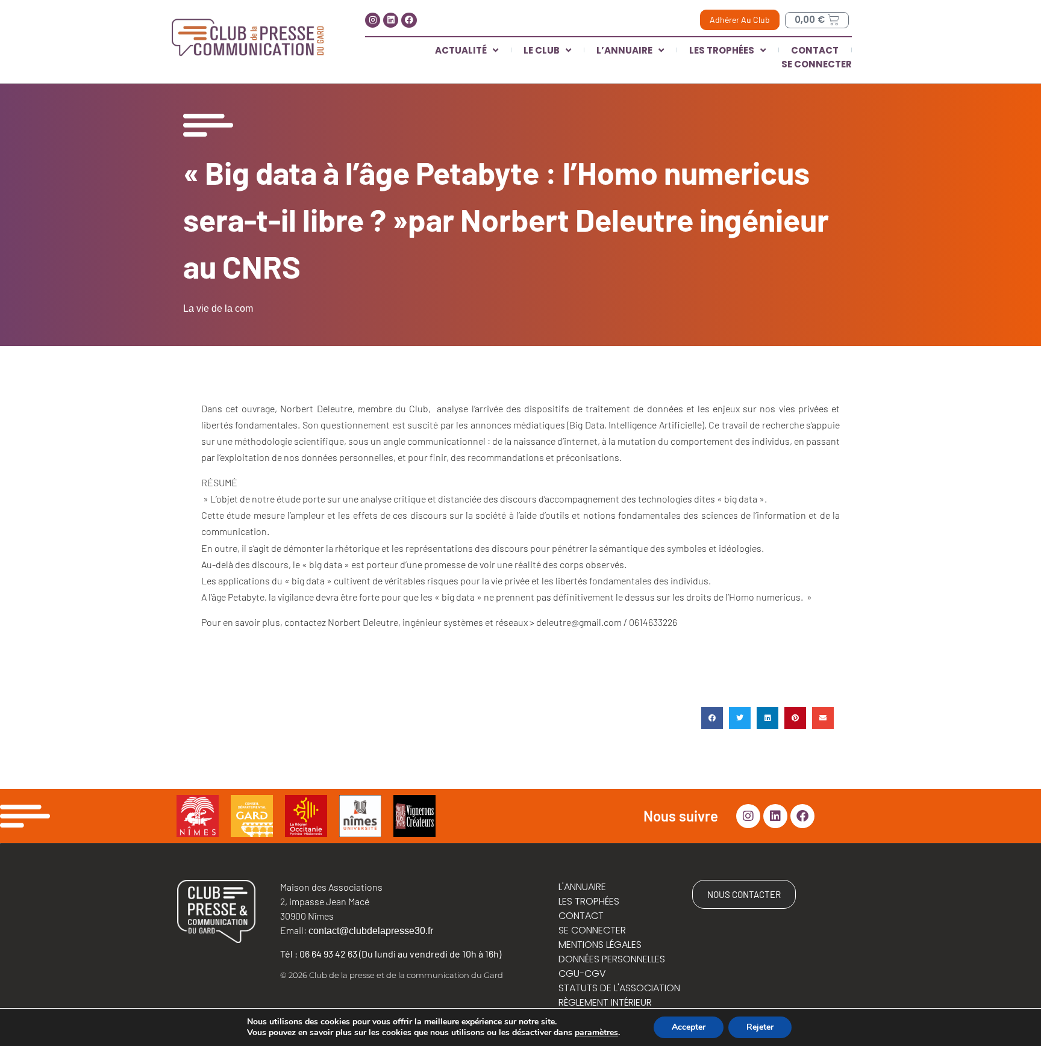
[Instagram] (372, 20)
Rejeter (760, 1027)
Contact (815, 50)
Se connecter (816, 64)
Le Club (542, 50)
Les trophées (721, 50)
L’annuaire (624, 50)
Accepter (688, 1027)
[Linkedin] (390, 20)
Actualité (461, 50)
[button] (712, 718)
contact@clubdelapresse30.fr (370, 931)
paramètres (596, 1032)
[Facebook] (408, 20)
